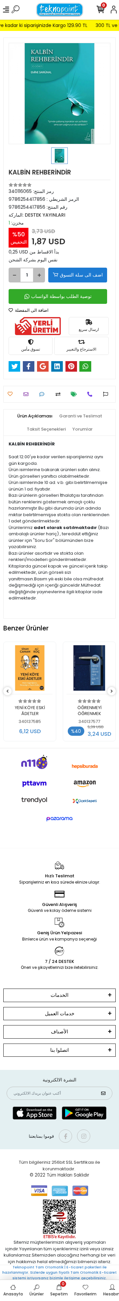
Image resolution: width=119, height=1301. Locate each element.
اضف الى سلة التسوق (81, 275)
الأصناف (59, 1031)
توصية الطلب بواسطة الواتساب (61, 296)
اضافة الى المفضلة (31, 310)
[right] (111, 691)
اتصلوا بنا (59, 1050)
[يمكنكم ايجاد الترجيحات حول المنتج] (107, 394)
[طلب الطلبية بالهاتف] (91, 394)
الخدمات (59, 995)
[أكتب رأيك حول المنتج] (43, 394)
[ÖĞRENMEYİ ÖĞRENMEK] (30, 669)
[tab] (35, 416)
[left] (7, 691)
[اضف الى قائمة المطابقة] (59, 394)
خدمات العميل (59, 1013)
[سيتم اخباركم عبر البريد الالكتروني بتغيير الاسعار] (75, 394)
